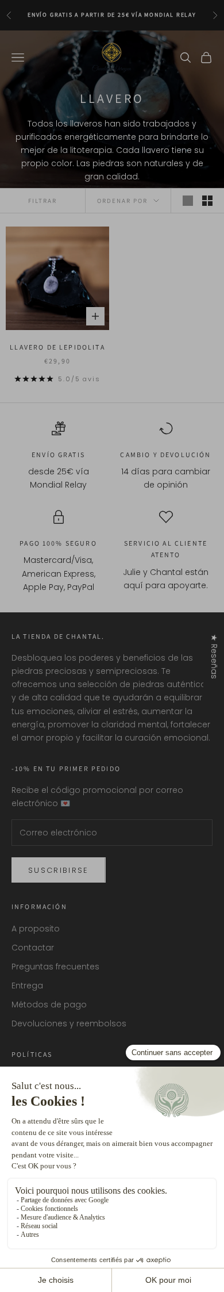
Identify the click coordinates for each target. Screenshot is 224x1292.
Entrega (27, 985)
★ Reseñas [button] (214, 656)
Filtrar (42, 201)
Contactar (32, 947)
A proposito (35, 928)
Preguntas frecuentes (55, 966)
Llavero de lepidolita (57, 347)
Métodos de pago (49, 1004)
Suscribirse (58, 870)
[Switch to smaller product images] (207, 201)
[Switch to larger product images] (188, 201)
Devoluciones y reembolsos (68, 1023)
